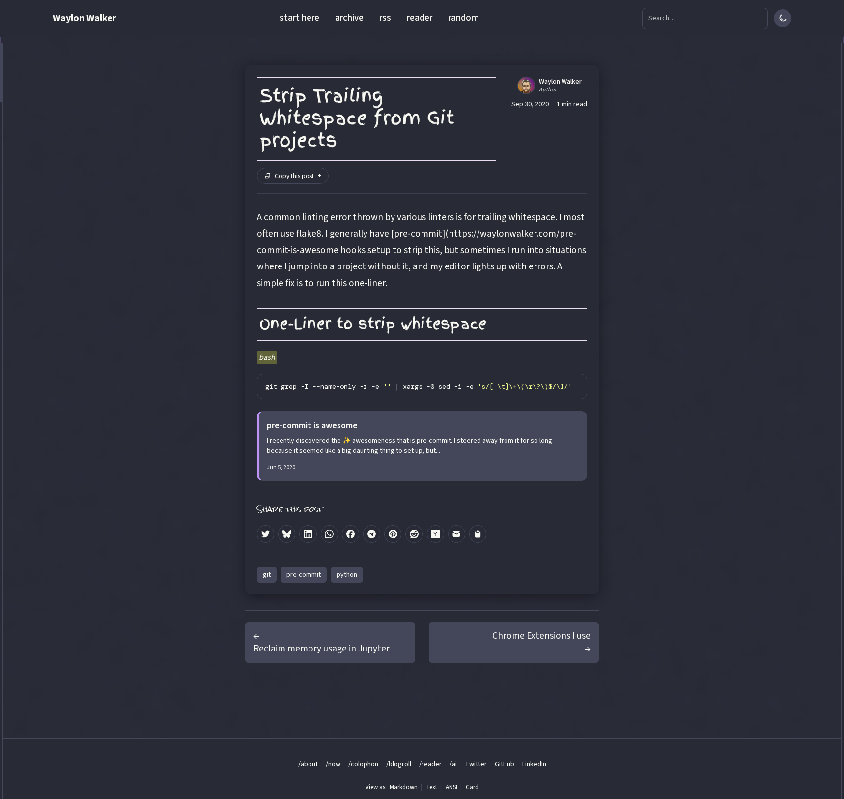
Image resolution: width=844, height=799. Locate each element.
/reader (430, 764)
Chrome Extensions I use (541, 636)
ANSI (451, 787)
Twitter (476, 764)
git (267, 575)
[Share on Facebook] (350, 533)
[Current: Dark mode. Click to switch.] (782, 18)
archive (349, 18)
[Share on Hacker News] (435, 533)
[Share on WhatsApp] (329, 533)
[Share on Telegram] (371, 533)
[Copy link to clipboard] (477, 533)
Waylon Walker (84, 18)
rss (385, 18)
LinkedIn (534, 764)
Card (472, 787)
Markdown (404, 787)
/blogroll (398, 764)
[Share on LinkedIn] (307, 533)
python (347, 575)
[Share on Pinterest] (392, 533)
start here (299, 18)
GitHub (504, 764)
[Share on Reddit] (413, 533)
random (463, 18)
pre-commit (303, 575)
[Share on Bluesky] (286, 533)
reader (419, 18)
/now (333, 764)
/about (308, 764)
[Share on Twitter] (265, 533)
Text (431, 787)
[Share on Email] (456, 533)
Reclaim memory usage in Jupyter (321, 648)
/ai (453, 764)
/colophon (363, 764)
